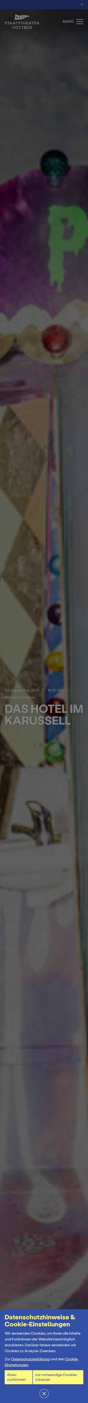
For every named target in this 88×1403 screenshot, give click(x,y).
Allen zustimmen (16, 1377)
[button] (44, 701)
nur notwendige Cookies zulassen (56, 1377)
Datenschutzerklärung (30, 1359)
